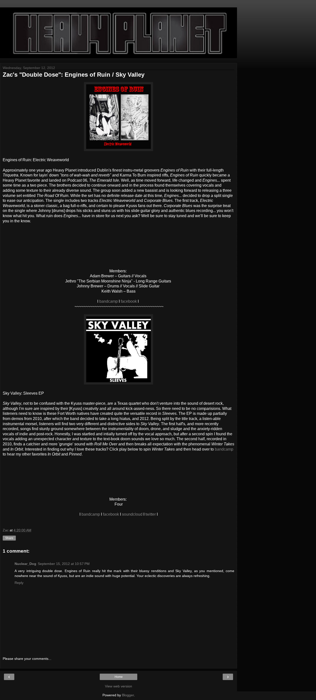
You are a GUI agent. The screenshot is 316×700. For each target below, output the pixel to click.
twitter (150, 514)
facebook (129, 301)
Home (119, 677)
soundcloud (132, 514)
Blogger (128, 695)
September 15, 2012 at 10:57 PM (64, 564)
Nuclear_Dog (25, 564)
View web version (118, 686)
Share (9, 538)
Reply (19, 583)
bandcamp (108, 301)
